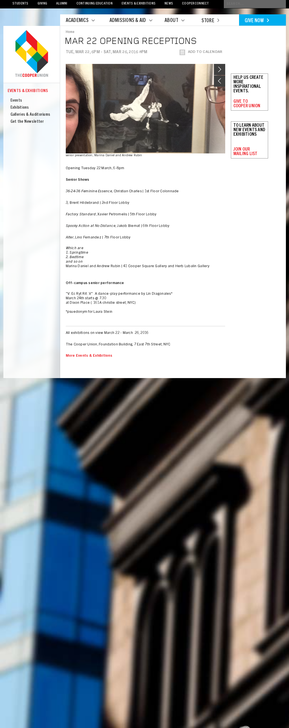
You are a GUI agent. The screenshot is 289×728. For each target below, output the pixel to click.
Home (70, 32)
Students (20, 4)
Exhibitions (19, 108)
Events (16, 101)
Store (208, 21)
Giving (42, 4)
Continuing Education (94, 4)
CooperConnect (195, 4)
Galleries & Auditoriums (30, 115)
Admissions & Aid (128, 20)
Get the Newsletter (27, 122)
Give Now (254, 21)
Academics (77, 20)
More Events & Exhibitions (89, 356)
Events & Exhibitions (139, 4)
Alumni (61, 4)
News (169, 4)
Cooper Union (31, 54)
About (171, 20)
